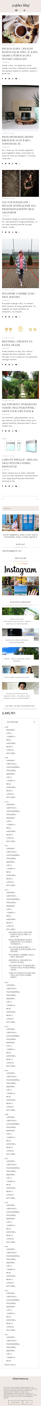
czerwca (10, 736)
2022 (6, 889)
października (13, 767)
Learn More (15, 1402)
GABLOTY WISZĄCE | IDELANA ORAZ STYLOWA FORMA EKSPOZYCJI (20, 463)
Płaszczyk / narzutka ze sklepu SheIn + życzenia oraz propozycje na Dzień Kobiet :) (17, 696)
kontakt (7, 508)
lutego (10, 750)
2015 (6, 1246)
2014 (6, 1290)
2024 (6, 801)
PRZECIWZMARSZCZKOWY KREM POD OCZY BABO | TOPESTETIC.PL (17, 140)
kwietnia (11, 743)
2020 (6, 1026)
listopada (11, 764)
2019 (6, 1070)
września (11, 770)
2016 (6, 1202)
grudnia (10, 760)
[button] (10, 9)
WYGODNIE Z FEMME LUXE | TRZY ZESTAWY (21, 956)
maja (8, 740)
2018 (6, 1114)
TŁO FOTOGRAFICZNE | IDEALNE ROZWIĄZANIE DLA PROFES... (22, 949)
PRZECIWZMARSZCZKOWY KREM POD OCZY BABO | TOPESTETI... (20, 942)
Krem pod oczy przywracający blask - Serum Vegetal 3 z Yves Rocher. (17, 621)
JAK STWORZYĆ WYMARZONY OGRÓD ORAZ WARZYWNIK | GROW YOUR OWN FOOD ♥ (19, 408)
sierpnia (10, 730)
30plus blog (20, 5)
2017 (6, 1158)
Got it (27, 1402)
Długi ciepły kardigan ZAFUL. (17, 677)
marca (9, 746)
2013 (6, 1334)
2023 (6, 845)
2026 (6, 727)
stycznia (10, 753)
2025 (6, 757)
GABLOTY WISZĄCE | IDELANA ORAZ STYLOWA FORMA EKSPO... (22, 975)
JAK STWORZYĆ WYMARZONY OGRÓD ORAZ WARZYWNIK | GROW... (22, 967)
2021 (6, 982)
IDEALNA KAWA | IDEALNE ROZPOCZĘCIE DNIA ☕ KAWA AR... (20, 934)
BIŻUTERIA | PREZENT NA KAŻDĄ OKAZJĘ (20, 961)
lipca (9, 733)
